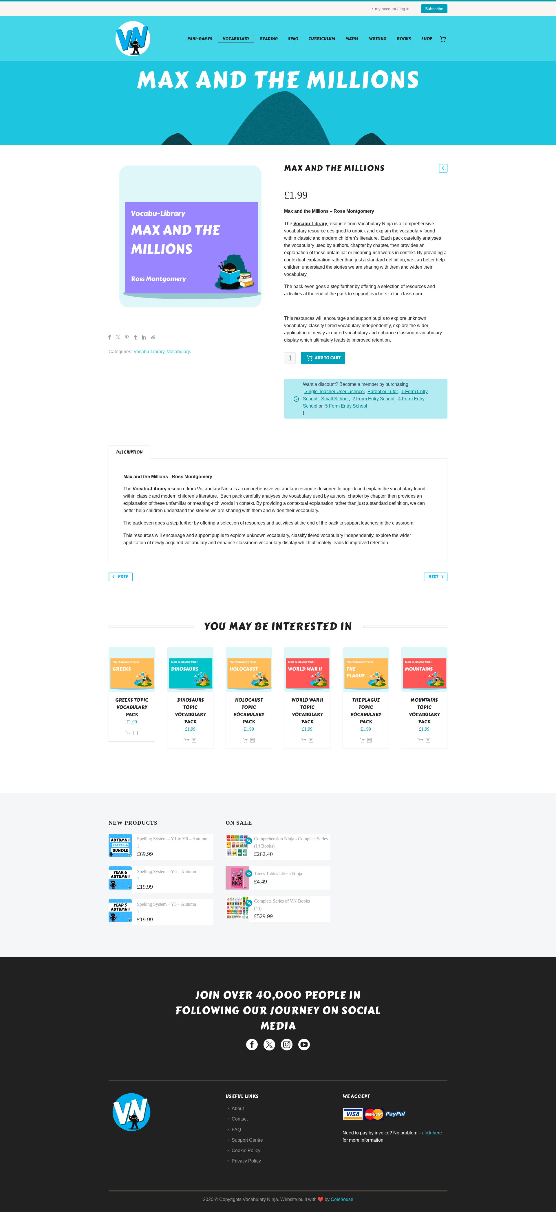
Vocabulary (236, 39)
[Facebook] (109, 337)
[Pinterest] (127, 337)
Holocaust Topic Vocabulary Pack (248, 710)
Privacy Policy (246, 1160)
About (238, 1108)
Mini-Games (199, 39)
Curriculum (321, 39)
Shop (426, 39)
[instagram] (286, 1044)
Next (433, 577)
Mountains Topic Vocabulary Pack (424, 710)
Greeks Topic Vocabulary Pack (131, 707)
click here (432, 1132)
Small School (335, 398)
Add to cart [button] (128, 733)
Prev (123, 577)
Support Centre (247, 1140)
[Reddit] (153, 337)
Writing (377, 39)
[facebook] (252, 1044)
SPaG (293, 39)
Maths (352, 39)
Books (404, 39)
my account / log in (392, 8)
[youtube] (304, 1044)
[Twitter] (118, 337)
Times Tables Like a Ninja (278, 873)
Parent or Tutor (382, 391)
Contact (240, 1118)
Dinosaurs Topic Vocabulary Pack (190, 710)
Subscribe (434, 8)
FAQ (236, 1129)
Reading (269, 39)
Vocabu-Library (148, 351)
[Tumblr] (135, 337)
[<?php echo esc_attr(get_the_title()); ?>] (135, 733)
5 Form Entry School (346, 406)
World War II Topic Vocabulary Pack (307, 710)
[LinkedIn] (144, 337)
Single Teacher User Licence (334, 391)
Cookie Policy (246, 1150)
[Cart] (445, 39)
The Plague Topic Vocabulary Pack (365, 710)
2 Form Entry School (373, 398)
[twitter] (269, 1044)
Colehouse (342, 1199)
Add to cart (327, 358)
